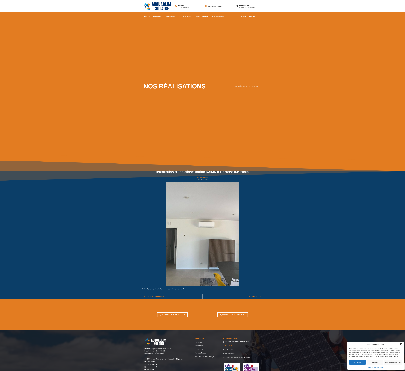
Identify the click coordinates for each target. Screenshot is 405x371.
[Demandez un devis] (206, 6)
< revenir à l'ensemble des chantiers (246, 86)
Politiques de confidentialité (375, 367)
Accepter (357, 362)
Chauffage (199, 349)
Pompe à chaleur (201, 16)
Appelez (181, 5)
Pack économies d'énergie (204, 356)
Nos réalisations (218, 16)
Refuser (375, 362)
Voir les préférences (393, 362)
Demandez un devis (215, 6)
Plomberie (157, 16)
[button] (401, 345)
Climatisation (170, 16)
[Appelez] (176, 6)
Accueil (147, 16)
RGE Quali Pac (250, 368)
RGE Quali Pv (232, 368)
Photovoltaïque (185, 16)
